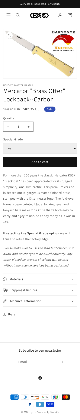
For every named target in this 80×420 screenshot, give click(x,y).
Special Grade (13, 139)
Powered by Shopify (48, 412)
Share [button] (11, 314)
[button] (8, 15)
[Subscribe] (61, 362)
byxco (33, 412)
